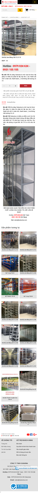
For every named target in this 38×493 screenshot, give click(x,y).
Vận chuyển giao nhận (22, 449)
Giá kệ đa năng (14, 17)
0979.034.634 (19, 6)
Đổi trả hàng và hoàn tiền (23, 452)
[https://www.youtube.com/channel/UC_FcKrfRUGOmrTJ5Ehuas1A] (28, 435)
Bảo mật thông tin (21, 455)
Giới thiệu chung (6, 446)
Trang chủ (4, 17)
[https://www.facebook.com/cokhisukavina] (31, 435)
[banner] (10, 2)
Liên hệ (3, 452)
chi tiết (4, 102)
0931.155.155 (27, 6)
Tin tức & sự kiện (6, 449)
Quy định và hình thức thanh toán (25, 446)
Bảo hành (19, 443)
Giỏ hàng (30, 11)
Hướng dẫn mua (11, 102)
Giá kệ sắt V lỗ (25, 17)
